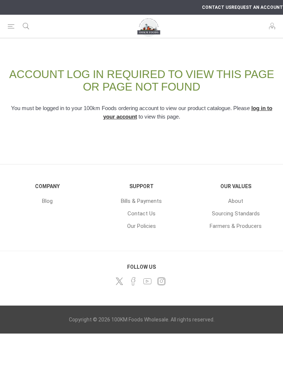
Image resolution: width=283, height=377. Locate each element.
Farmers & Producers (236, 226)
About (235, 201)
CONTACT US (216, 7)
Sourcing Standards (236, 213)
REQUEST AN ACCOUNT (257, 7)
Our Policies (141, 226)
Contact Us (141, 213)
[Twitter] (119, 281)
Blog (47, 201)
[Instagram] (161, 281)
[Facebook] (133, 281)
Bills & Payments (141, 201)
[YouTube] (147, 281)
